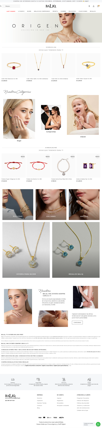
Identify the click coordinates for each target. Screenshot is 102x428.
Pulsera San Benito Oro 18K (34, 179)
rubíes (44, 338)
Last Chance (11, 11)
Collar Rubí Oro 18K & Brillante (59, 78)
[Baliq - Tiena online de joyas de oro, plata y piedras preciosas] (51, 5)
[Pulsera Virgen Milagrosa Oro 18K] (13, 165)
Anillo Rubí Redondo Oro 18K (10, 78)
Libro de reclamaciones (83, 408)
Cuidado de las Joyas (82, 410)
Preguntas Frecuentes (83, 398)
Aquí (87, 1)
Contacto (39, 405)
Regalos (93, 11)
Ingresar (59, 398)
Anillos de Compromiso (42, 11)
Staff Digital (62, 424)
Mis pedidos (60, 403)
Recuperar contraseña (63, 405)
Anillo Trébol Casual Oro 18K (84, 78)
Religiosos (72, 11)
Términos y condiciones (83, 405)
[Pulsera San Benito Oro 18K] (38, 165)
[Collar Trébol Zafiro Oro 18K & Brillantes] (38, 65)
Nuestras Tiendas (41, 403)
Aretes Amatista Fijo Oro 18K (84, 179)
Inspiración (40, 400)
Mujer (29, 11)
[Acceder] (94, 6)
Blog (38, 408)
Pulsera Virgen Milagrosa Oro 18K (11, 179)
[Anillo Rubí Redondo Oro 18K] (13, 65)
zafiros (47, 338)
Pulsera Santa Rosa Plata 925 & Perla (61, 179)
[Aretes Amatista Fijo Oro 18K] (88, 165)
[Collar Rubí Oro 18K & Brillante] (63, 65)
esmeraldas (52, 338)
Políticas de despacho (83, 400)
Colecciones (83, 11)
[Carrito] (98, 6)
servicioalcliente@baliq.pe (12, 398)
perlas (61, 338)
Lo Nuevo (21, 11)
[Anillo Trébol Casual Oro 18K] (88, 65)
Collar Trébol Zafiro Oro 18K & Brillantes (37, 78)
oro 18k (35, 338)
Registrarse (60, 400)
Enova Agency (52, 424)
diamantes (40, 338)
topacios (57, 338)
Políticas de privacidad (83, 403)
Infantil (55, 11)
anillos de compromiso (57, 336)
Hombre (63, 11)
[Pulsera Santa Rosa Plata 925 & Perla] (63, 165)
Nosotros (39, 398)
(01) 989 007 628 (9, 400)
